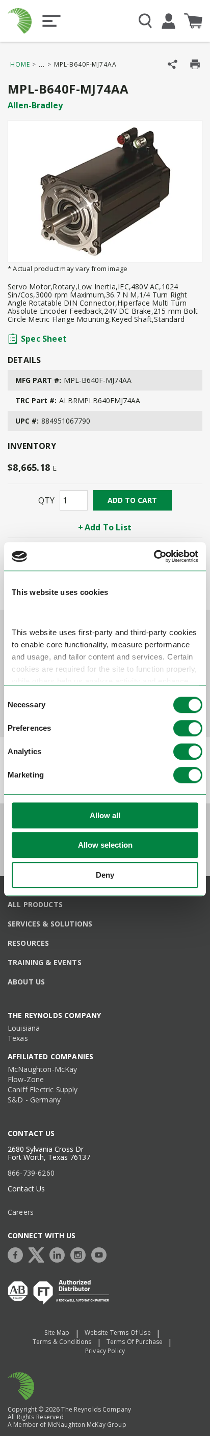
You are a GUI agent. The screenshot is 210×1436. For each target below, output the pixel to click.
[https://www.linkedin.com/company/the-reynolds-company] (59, 1254)
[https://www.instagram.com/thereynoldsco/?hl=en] (80, 1254)
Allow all (105, 815)
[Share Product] (172, 64)
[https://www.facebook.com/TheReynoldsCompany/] (18, 1254)
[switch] (187, 728)
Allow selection (105, 845)
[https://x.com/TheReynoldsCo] (39, 1254)
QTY (46, 500)
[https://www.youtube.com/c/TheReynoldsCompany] (101, 1254)
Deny (105, 875)
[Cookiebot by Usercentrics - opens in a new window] (153, 556)
